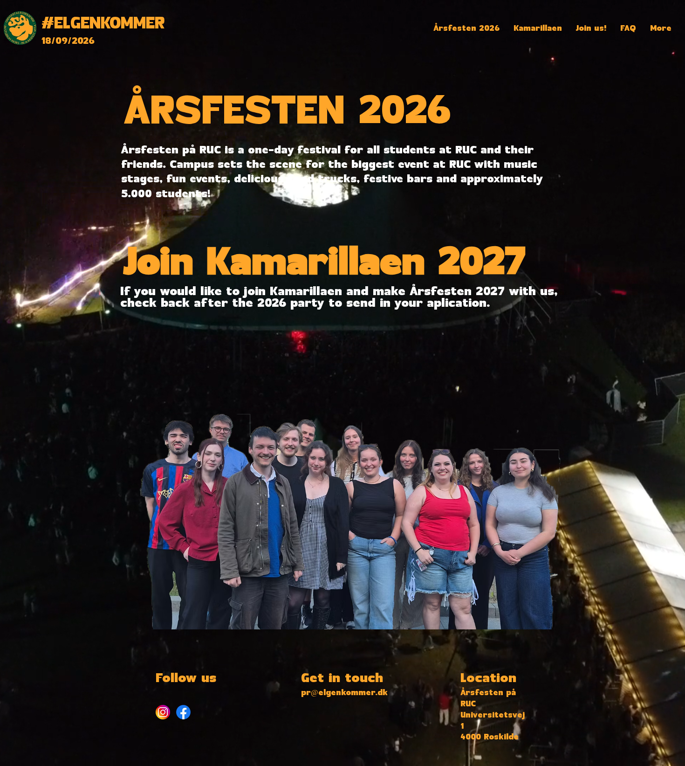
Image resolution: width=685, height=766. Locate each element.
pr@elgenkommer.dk (344, 693)
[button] (466, 29)
